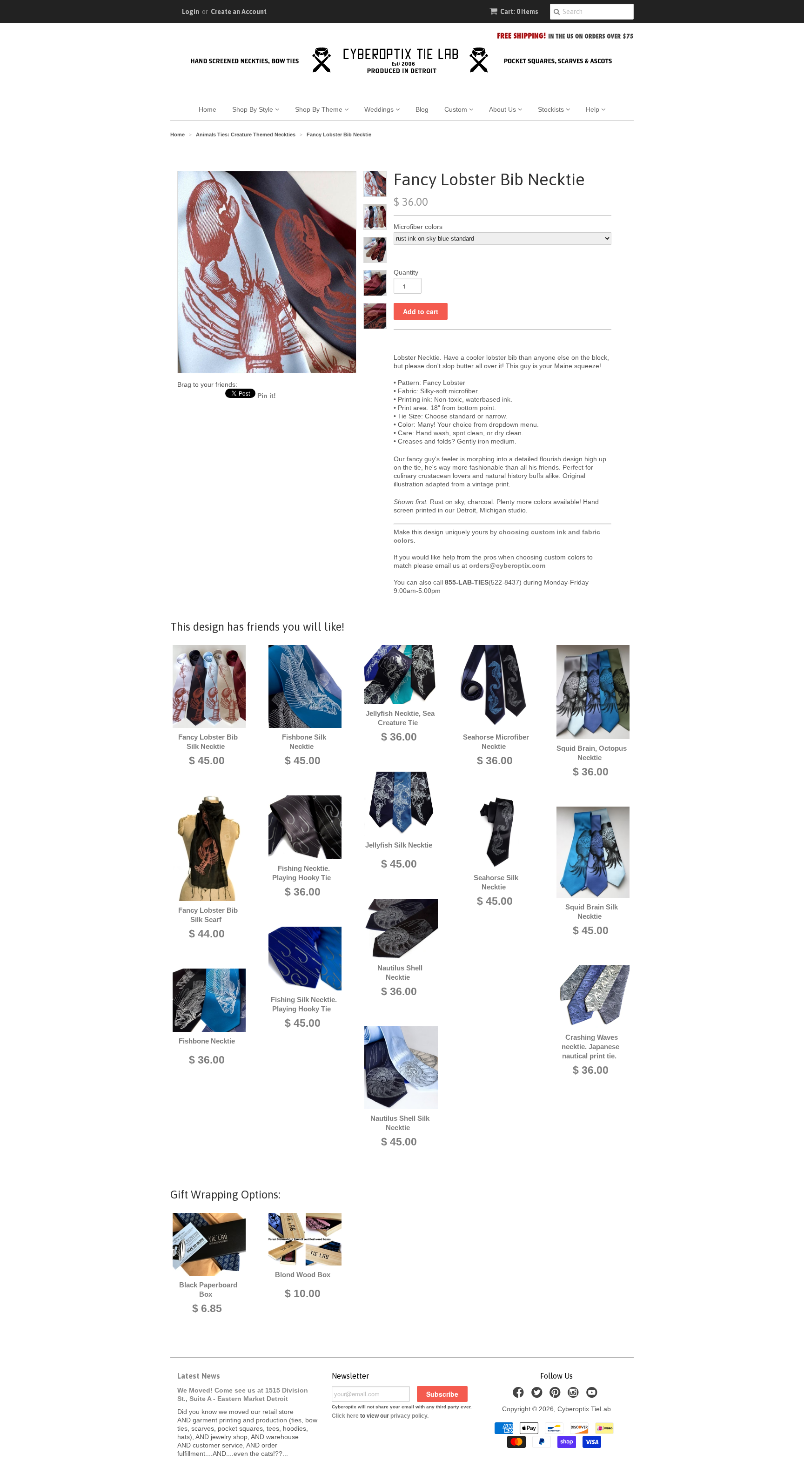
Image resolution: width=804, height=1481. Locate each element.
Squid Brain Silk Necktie (591, 911)
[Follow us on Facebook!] (520, 1395)
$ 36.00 (207, 1060)
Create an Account (239, 11)
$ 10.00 (303, 1293)
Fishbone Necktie (207, 1041)
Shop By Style (253, 109)
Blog (422, 109)
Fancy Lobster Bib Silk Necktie (208, 741)
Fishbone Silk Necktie (304, 741)
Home (207, 109)
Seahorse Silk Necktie (496, 882)
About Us (503, 109)
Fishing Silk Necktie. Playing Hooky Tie (304, 1004)
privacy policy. (409, 1416)
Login (190, 11)
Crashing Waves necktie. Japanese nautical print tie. (590, 1046)
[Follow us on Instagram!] (575, 1395)
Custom (456, 109)
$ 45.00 (207, 760)
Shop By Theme (319, 109)
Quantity (406, 272)
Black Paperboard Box (208, 1289)
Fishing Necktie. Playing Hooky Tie (301, 873)
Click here (345, 1416)
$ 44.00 (207, 934)
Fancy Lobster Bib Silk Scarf (208, 914)
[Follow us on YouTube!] (593, 1395)
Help (593, 109)
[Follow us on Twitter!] (538, 1395)
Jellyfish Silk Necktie (398, 845)
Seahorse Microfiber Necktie (496, 741)
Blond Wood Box (302, 1275)
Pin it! (266, 395)
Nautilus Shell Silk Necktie (399, 1122)
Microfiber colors (418, 226)
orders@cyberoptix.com (507, 565)
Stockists (552, 109)
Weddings (379, 109)
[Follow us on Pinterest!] (556, 1395)
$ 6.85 (207, 1308)
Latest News (198, 1376)
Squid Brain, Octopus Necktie (591, 752)
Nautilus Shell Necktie (399, 972)
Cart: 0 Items (519, 11)
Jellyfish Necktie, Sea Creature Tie (400, 718)
